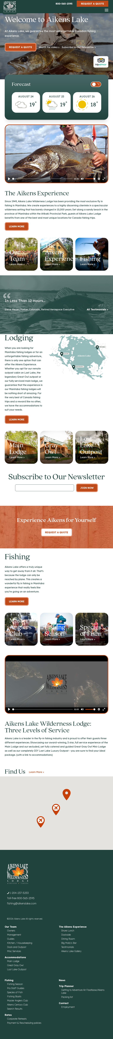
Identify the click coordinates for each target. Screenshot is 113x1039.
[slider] (42, 178)
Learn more (16, 419)
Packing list (67, 997)
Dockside (66, 934)
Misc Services (14, 951)
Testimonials (67, 947)
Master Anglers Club (17, 1000)
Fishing (9, 980)
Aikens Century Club (17, 1004)
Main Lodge (13, 961)
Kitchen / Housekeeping (19, 942)
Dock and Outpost (16, 947)
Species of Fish (15, 992)
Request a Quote (92, 3)
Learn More (16, 226)
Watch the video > (49, 47)
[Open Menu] (106, 10)
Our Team (10, 926)
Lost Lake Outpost (16, 969)
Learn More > (36, 772)
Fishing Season (15, 984)
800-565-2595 (64, 3)
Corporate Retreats (17, 1018)
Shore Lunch (67, 930)
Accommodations (15, 957)
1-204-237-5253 (19, 893)
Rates (8, 1014)
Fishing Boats (14, 996)
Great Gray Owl (15, 965)
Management (14, 934)
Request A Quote (56, 532)
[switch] (96, 84)
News (62, 980)
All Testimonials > (97, 309)
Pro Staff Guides (15, 988)
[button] (66, 795)
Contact (64, 1003)
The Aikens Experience (73, 926)
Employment (68, 1006)
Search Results (14, 1008)
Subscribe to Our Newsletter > (79, 47)
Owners (11, 930)
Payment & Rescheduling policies (24, 1022)
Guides (10, 938)
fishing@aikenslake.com (21, 903)
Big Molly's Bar (69, 942)
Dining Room (68, 938)
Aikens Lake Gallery (71, 951)
